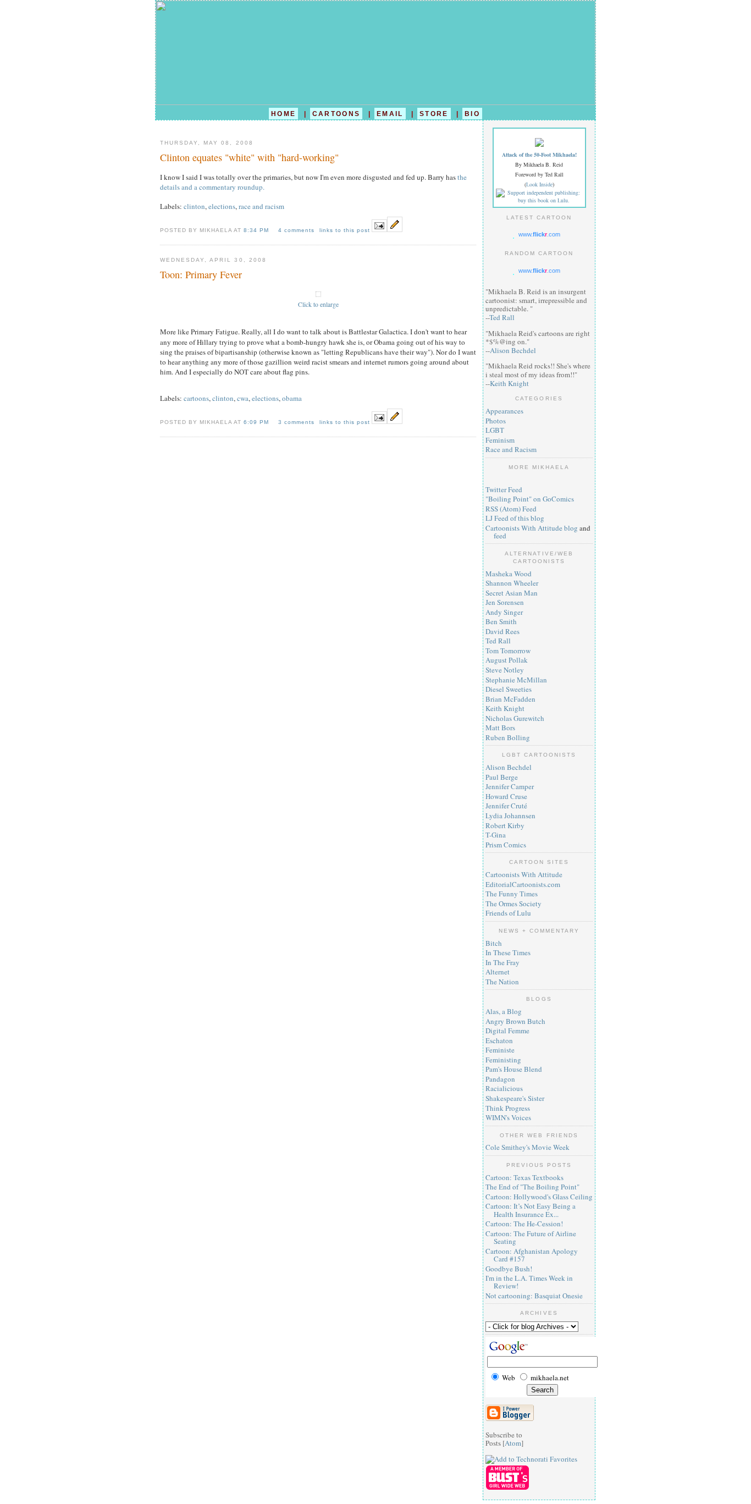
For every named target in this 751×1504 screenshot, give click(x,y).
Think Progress (507, 1108)
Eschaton (499, 1040)
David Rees (502, 631)
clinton (194, 206)
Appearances (504, 411)
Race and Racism (511, 449)
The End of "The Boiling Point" (532, 1187)
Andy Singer (504, 612)
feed (500, 536)
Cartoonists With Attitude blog (531, 528)
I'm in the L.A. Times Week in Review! (529, 1282)
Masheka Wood (508, 574)
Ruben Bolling (507, 737)
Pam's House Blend (513, 1069)
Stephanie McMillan (516, 680)
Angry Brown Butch (515, 1021)
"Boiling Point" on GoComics (529, 499)
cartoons (196, 398)
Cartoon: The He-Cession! (524, 1223)
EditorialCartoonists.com (522, 884)
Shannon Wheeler (511, 583)
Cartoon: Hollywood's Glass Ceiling (539, 1197)
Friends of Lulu (508, 913)
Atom (513, 1443)
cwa (243, 398)
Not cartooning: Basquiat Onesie (534, 1296)
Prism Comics (505, 845)
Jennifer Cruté (506, 806)
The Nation (502, 982)
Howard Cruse (506, 796)
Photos (495, 421)
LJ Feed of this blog (514, 518)
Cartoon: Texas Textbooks (524, 1177)
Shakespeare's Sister (514, 1098)
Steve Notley (504, 670)
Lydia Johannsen (510, 815)
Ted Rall (502, 317)
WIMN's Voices (508, 1117)
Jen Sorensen (504, 602)
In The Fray (502, 962)
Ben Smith (501, 621)
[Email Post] (379, 229)
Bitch (493, 943)
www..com (539, 234)
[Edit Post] (394, 229)
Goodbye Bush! (508, 1269)
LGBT (494, 430)
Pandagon (500, 1079)
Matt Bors (500, 727)
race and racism (261, 206)
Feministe (500, 1050)
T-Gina (495, 835)
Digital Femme (507, 1030)
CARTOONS (336, 113)
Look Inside (539, 184)
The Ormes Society (513, 903)
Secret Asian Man (511, 593)
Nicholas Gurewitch (514, 718)
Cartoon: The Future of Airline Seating (530, 1237)
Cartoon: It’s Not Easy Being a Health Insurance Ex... (530, 1210)
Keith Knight (509, 383)
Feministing (503, 1060)
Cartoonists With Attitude (523, 874)
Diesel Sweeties (508, 689)
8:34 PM (257, 230)
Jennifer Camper (509, 786)
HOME (283, 113)
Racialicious (504, 1088)
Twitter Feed (503, 489)
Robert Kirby (504, 825)
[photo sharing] (318, 294)
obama (292, 398)
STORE (434, 113)
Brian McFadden (510, 699)
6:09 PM (257, 422)
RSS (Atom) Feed (511, 509)
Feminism (500, 440)
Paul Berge (501, 777)
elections (221, 206)
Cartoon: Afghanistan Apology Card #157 (531, 1255)
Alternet (497, 972)
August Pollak (506, 660)
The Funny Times (511, 894)
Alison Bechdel (513, 350)
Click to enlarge (318, 304)
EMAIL (390, 113)
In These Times (508, 952)
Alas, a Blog (503, 1011)
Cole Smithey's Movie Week (527, 1147)
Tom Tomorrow (508, 650)
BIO (472, 113)
